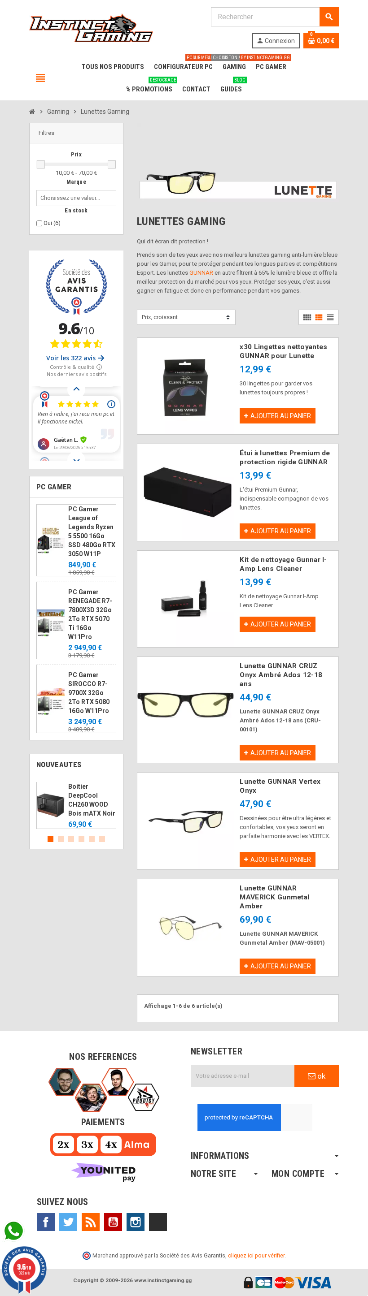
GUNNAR (201, 272)
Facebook (46, 1222)
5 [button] (92, 839)
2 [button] (61, 839)
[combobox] (72, 198)
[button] (76, 133)
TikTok (158, 1222)
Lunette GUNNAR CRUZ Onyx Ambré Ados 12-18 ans (281, 675)
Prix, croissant (160, 317)
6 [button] (102, 839)
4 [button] (81, 839)
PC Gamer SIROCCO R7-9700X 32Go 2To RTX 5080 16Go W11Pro (89, 692)
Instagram (136, 1222)
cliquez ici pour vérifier (256, 1255)
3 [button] (71, 839)
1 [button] (50, 839)
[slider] (41, 164)
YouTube (113, 1222)
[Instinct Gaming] (91, 27)
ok (320, 1075)
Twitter (68, 1222)
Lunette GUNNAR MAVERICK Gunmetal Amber (274, 897)
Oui (52, 223)
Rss (91, 1222)
